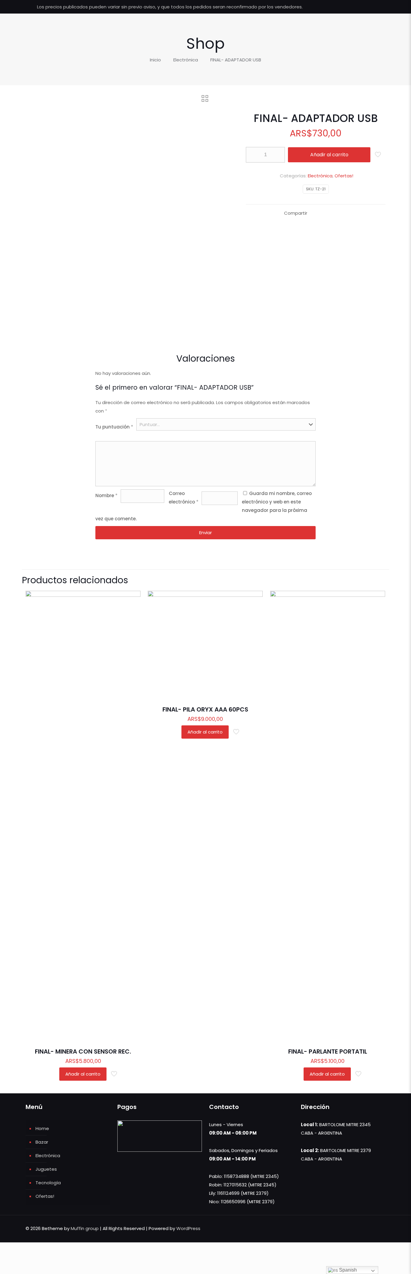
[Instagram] (376, 7)
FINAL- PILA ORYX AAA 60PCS (205, 709)
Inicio (155, 60)
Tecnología (48, 1182)
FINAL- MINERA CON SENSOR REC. (83, 1051)
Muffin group (85, 1228)
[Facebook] (352, 7)
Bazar (42, 1142)
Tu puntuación (114, 427)
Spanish (347, 1269)
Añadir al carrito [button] (82, 1074)
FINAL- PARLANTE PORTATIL (327, 1051)
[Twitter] (360, 7)
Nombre (106, 495)
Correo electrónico (184, 497)
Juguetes (46, 1169)
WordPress (188, 1228)
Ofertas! (344, 176)
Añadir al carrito (329, 154)
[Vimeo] (368, 7)
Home (42, 1128)
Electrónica (185, 60)
